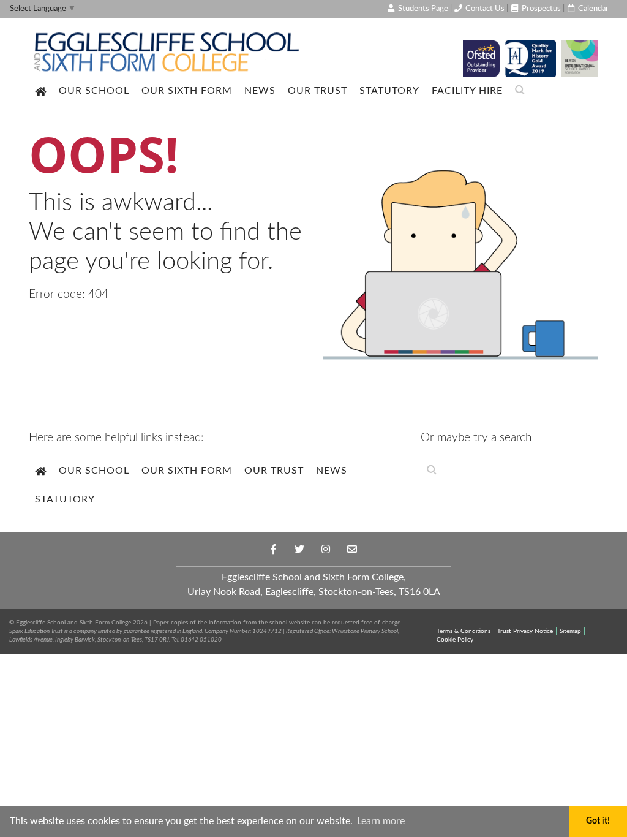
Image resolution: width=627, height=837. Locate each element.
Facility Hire (467, 91)
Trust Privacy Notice (525, 631)
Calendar (592, 8)
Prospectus (540, 8)
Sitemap (570, 631)
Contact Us (484, 8)
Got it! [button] (598, 820)
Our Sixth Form (186, 91)
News (260, 91)
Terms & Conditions (463, 631)
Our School (94, 91)
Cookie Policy (455, 640)
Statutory (389, 91)
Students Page (422, 8)
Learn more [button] (381, 821)
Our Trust (317, 91)
